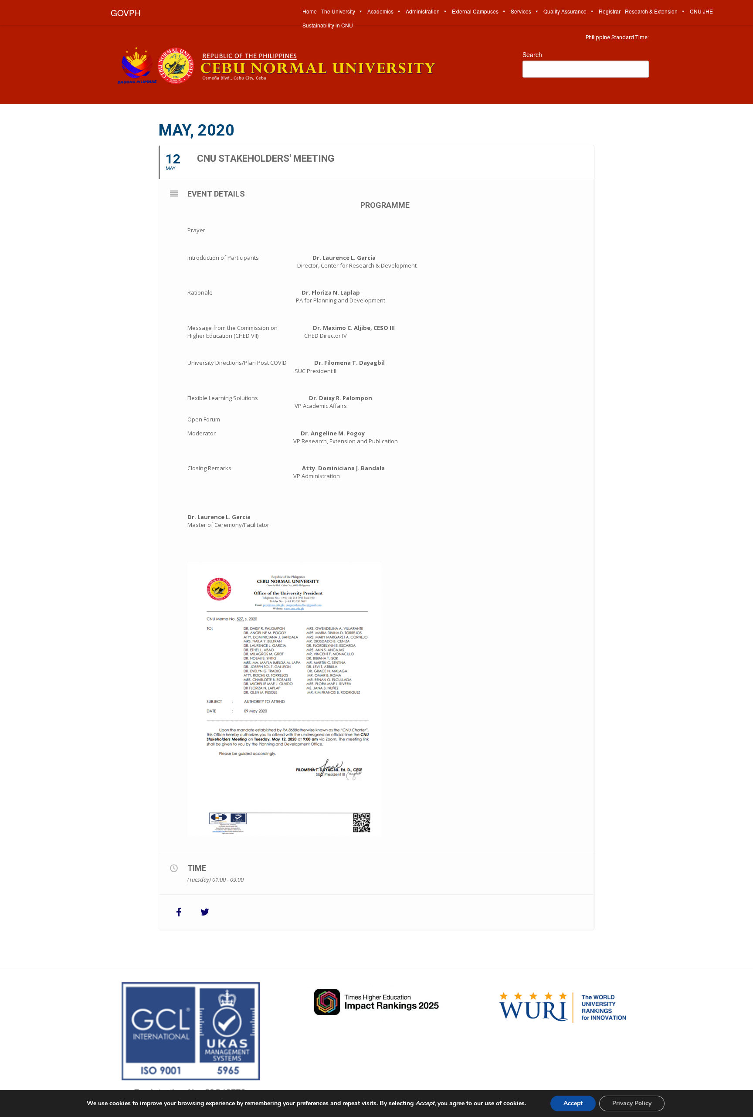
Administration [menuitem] (423, 11)
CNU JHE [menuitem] (701, 11)
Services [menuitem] (521, 11)
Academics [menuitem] (380, 11)
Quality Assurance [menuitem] (565, 11)
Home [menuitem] (309, 11)
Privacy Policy (631, 1103)
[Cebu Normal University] (306, 63)
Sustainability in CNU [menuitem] (327, 25)
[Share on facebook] (179, 912)
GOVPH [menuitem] (126, 12)
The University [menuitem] (338, 11)
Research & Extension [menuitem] (651, 11)
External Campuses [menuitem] (475, 11)
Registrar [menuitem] (610, 11)
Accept (573, 1103)
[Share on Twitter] (205, 912)
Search (532, 54)
